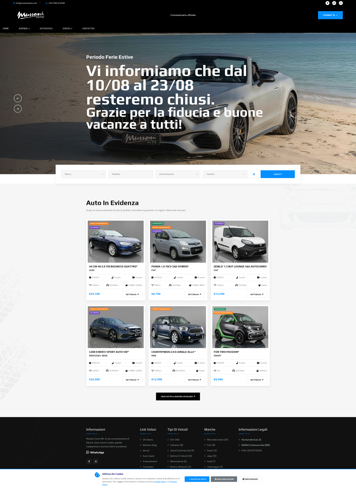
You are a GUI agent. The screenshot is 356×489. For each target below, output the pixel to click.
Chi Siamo (148, 439)
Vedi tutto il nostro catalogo (177, 396)
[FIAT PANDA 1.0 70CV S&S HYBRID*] (178, 241)
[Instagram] (334, 3)
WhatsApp (97, 452)
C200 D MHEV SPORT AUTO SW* (109, 351)
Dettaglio (131, 294)
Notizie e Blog (150, 445)
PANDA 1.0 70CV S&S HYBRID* (170, 266)
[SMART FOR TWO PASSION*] (240, 327)
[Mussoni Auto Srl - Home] (31, 14)
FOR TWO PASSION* (226, 351)
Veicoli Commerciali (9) (182, 450)
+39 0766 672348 (56, 3)
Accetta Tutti (198, 479)
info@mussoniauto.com (26, 3)
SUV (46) (174, 439)
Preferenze (251, 479)
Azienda (23, 28)
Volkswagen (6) (215, 466)
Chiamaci (327, 15)
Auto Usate (148, 455)
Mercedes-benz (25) (217, 439)
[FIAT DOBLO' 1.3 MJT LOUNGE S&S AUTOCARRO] (240, 241)
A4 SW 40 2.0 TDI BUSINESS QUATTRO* (113, 266)
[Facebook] (327, 3)
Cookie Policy (160, 481)
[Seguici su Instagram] (96, 461)
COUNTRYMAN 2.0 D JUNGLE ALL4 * (173, 351)
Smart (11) (212, 450)
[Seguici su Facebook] (89, 461)
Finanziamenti (150, 461)
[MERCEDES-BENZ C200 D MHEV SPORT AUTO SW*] (116, 327)
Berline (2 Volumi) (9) (181, 455)
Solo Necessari (225, 479)
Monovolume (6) (178, 461)
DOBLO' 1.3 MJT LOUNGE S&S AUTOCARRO (240, 266)
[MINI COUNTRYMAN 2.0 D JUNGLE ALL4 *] (178, 327)
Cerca (277, 174)
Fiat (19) (211, 445)
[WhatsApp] (341, 3)
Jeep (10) (211, 455)
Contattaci (88, 28)
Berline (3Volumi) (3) (180, 466)
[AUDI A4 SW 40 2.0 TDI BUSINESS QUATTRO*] (116, 241)
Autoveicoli (46, 28)
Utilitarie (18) (176, 445)
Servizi (66, 28)
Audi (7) (211, 461)
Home (6, 28)
